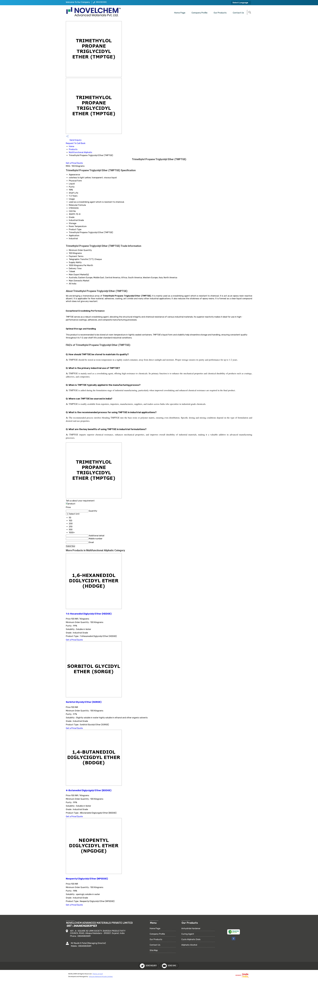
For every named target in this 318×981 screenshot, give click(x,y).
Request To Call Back (75, 143)
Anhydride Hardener (190, 928)
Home (71, 146)
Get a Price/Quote (74, 163)
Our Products (220, 12)
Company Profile (199, 12)
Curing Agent (187, 934)
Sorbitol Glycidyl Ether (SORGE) (83, 702)
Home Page (179, 12)
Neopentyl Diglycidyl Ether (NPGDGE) (87, 878)
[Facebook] (233, 940)
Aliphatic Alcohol (189, 945)
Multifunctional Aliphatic (80, 152)
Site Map (154, 950)
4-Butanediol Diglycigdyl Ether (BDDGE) (88, 790)
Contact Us (238, 12)
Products (73, 149)
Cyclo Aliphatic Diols (190, 939)
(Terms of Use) (97, 974)
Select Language (240, 3)
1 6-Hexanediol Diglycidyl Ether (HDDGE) (89, 613)
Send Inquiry (75, 140)
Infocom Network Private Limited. (101, 976)
